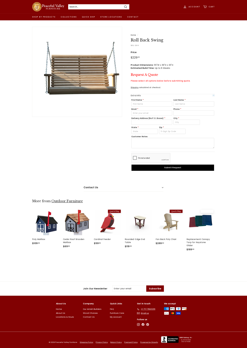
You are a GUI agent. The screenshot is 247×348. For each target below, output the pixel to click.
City (176, 118)
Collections (69, 17)
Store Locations (111, 17)
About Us (60, 313)
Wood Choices (90, 313)
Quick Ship (88, 17)
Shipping (134, 87)
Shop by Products (44, 17)
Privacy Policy (102, 342)
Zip (161, 127)
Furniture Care (117, 313)
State (135, 127)
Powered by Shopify (149, 342)
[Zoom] (77, 72)
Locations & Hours (65, 317)
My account (116, 317)
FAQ (112, 309)
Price (133, 52)
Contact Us (91, 187)
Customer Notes (139, 136)
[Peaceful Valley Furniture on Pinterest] (147, 324)
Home (133, 35)
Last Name (179, 100)
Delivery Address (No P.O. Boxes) (148, 118)
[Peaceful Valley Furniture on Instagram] (138, 324)
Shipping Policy (86, 342)
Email (134, 109)
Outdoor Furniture (67, 201)
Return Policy (116, 342)
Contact (133, 17)
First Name (137, 100)
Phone (177, 109)
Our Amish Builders (92, 309)
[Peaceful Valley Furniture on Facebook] (143, 324)
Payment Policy (131, 342)
